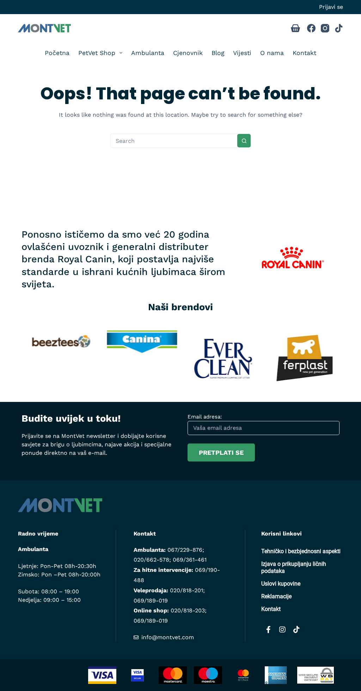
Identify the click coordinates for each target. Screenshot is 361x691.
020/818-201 (186, 590)
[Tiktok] (296, 630)
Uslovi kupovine (280, 583)
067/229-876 (184, 549)
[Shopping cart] (295, 28)
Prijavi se (331, 7)
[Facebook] (311, 28)
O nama (272, 52)
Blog (218, 52)
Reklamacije (276, 596)
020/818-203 (188, 610)
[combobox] (173, 141)
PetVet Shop (96, 52)
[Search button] (244, 140)
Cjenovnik (188, 52)
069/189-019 (151, 600)
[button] (11, 356)
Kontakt (304, 52)
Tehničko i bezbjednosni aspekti (301, 551)
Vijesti (242, 52)
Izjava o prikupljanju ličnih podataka (293, 567)
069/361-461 (190, 559)
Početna (57, 52)
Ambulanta (147, 52)
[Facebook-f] (268, 630)
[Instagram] (325, 28)
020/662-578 (151, 559)
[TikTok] (339, 28)
